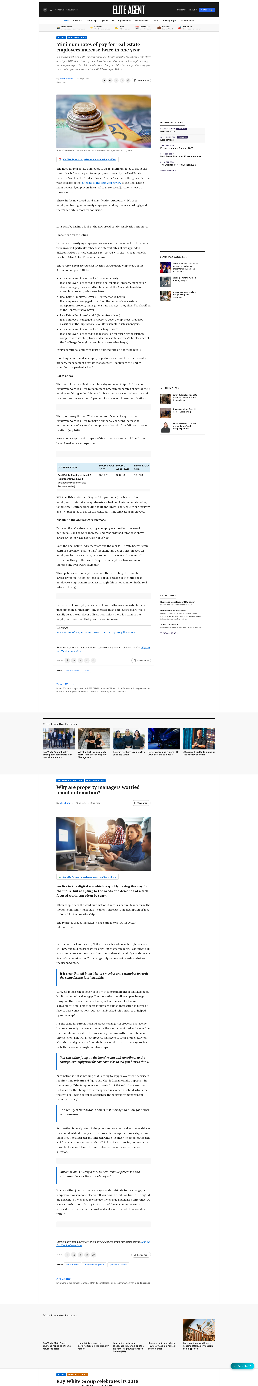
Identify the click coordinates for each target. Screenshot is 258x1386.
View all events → (168, 170)
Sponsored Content (70, 781)
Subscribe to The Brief (187, 10)
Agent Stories (124, 20)
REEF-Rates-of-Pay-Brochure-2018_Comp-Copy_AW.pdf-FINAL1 (95, 632)
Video (155, 20)
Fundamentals (142, 20)
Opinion (104, 20)
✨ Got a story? (242, 1366)
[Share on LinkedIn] (110, 80)
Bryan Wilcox (66, 78)
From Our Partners (173, 256)
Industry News (77, 38)
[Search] (51, 9)
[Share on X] (116, 80)
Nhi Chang (64, 803)
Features (77, 20)
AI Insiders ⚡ (207, 10)
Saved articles (187, 20)
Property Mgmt (169, 20)
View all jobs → (169, 633)
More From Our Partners (60, 724)
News (66, 20)
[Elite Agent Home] (129, 9)
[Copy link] (128, 80)
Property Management (94, 1264)
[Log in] (45, 10)
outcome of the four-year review (101, 182)
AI (113, 20)
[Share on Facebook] (104, 80)
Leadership (91, 20)
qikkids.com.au (143, 1283)
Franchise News (77, 1375)
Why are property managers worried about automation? (97, 790)
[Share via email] (122, 80)
